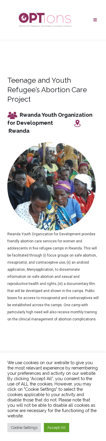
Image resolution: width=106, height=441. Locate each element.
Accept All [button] (56, 427)
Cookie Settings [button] (24, 427)
